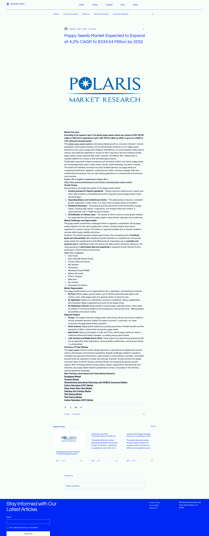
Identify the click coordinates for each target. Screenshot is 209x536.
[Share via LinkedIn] (76, 407)
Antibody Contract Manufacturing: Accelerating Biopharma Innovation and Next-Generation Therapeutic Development (104, 435)
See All (153, 426)
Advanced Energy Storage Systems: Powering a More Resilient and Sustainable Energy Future (139, 435)
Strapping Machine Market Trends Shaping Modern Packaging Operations (68, 453)
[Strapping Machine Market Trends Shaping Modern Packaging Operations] (69, 439)
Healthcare (86, 14)
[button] (153, 14)
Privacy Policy (154, 502)
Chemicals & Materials (120, 14)
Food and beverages (70, 14)
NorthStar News (17, 4)
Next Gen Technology (101, 14)
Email (9, 517)
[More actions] (143, 29)
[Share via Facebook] (65, 407)
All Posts (56, 14)
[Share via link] (81, 407)
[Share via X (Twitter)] (71, 407)
